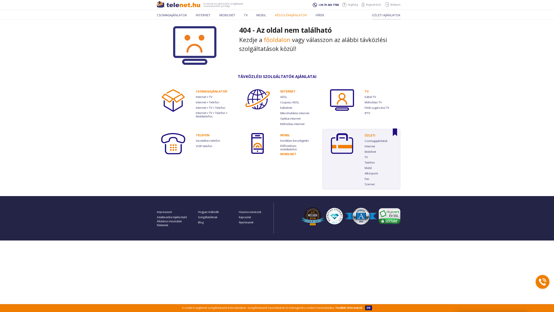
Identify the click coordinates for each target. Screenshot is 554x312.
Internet (203, 15)
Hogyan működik (208, 212)
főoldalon (277, 40)
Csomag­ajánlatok (211, 91)
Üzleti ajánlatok (386, 15)
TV (367, 91)
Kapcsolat (245, 217)
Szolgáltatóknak (207, 217)
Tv (246, 15)
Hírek (320, 15)
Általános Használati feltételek (169, 223)
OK (368, 308)
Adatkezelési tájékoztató (172, 217)
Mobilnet (227, 15)
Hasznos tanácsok (250, 212)
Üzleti (370, 135)
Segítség (353, 4)
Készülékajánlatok (291, 15)
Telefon (202, 135)
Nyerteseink (246, 222)
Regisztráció (373, 4)
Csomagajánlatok (172, 15)
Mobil (261, 15)
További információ (348, 308)
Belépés (395, 4)
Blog (201, 222)
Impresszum (164, 212)
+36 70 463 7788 (328, 5)
